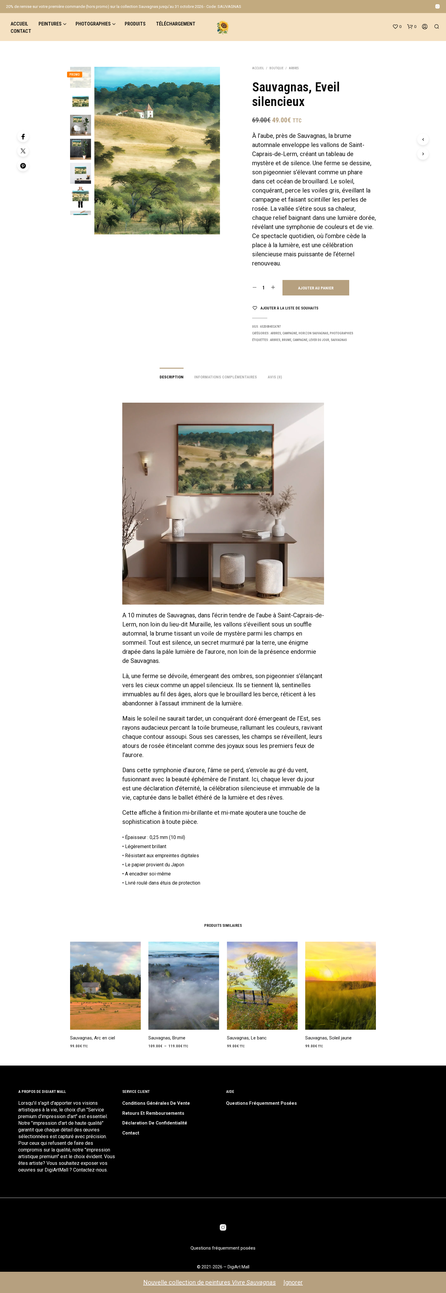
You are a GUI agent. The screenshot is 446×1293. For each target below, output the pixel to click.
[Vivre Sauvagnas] (437, 6)
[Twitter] (23, 151)
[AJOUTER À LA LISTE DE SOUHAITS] (105, 1020)
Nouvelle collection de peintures (209, 1282)
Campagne (289, 333)
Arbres (294, 68)
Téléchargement (175, 24)
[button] (396, 27)
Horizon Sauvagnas (313, 333)
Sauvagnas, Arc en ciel (92, 1038)
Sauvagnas (339, 340)
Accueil (19, 24)
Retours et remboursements (153, 1113)
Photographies (93, 24)
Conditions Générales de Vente (156, 1103)
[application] (223, 504)
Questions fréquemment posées (261, 1103)
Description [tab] (172, 377)
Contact (21, 31)
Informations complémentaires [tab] (225, 377)
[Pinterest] (23, 165)
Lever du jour (319, 340)
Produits (135, 24)
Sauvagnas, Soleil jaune (328, 1038)
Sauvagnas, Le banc (247, 1038)
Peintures (50, 24)
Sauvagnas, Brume (166, 1038)
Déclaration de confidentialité (154, 1123)
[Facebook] (23, 136)
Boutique (276, 68)
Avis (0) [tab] (275, 377)
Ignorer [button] (293, 1282)
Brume (286, 340)
